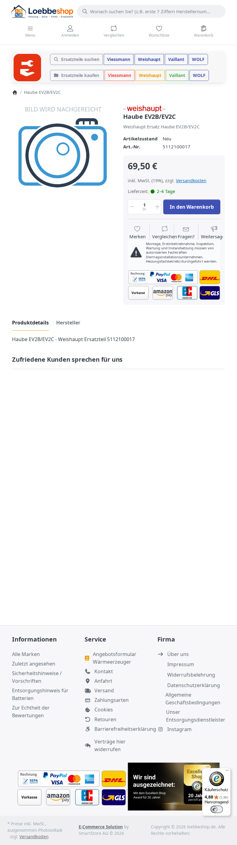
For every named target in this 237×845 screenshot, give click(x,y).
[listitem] (63, 155)
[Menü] (227, 771)
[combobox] (151, 11)
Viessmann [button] (118, 59)
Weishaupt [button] (149, 59)
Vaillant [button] (176, 59)
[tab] (30, 323)
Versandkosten (191, 180)
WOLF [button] (198, 59)
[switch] (216, 809)
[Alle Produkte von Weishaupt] (144, 108)
